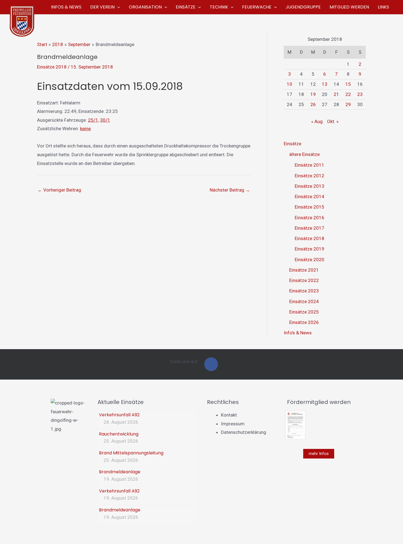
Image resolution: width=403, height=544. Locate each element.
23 (360, 94)
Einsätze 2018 (52, 67)
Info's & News (298, 332)
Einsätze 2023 (304, 291)
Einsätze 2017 (309, 228)
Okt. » (333, 121)
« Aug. (317, 121)
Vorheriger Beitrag (59, 190)
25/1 (93, 120)
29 (348, 104)
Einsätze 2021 (304, 270)
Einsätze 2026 (304, 322)
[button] (117, 7)
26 (313, 104)
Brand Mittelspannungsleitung (131, 453)
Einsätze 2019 (309, 249)
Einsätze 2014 (309, 196)
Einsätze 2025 (304, 312)
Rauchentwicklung (118, 434)
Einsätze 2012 (309, 175)
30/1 (105, 120)
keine (85, 128)
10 (289, 84)
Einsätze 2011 (309, 165)
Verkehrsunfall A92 (119, 415)
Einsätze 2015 (309, 207)
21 (336, 94)
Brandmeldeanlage (119, 472)
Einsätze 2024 (304, 301)
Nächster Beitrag (230, 190)
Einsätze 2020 (309, 259)
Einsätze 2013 (309, 186)
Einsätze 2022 (304, 280)
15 (348, 84)
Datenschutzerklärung (243, 432)
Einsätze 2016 (309, 217)
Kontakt (229, 415)
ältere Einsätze (304, 154)
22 (348, 94)
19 (313, 94)
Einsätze (292, 143)
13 (324, 84)
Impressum (233, 423)
